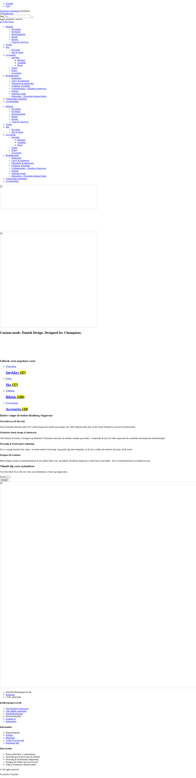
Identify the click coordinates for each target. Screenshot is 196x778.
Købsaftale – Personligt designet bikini (28, 96)
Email (3, 477)
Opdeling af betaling (20, 86)
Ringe (20, 65)
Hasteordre (16, 78)
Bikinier (9, 26)
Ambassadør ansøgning (16, 99)
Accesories (11, 55)
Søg (2, 16)
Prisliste (15, 91)
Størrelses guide (18, 93)
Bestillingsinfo (12, 75)
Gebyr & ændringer (20, 81)
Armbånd (21, 63)
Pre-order (15, 50)
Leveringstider (12, 101)
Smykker (15, 57)
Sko (7, 47)
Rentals (14, 39)
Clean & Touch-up (19, 42)
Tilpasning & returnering (22, 83)
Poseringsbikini (18, 34)
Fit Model (15, 32)
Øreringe (21, 60)
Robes (14, 70)
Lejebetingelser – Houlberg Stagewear (28, 88)
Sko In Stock (17, 52)
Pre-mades (16, 29)
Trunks (9, 44)
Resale (14, 37)
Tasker (14, 68)
